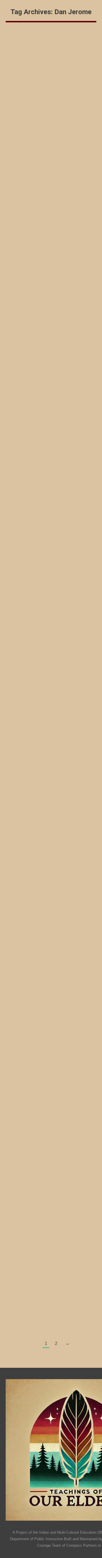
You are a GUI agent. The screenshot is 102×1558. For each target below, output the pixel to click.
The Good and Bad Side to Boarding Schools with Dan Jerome (49, 907)
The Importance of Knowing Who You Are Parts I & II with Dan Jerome (50, 645)
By (28, 149)
